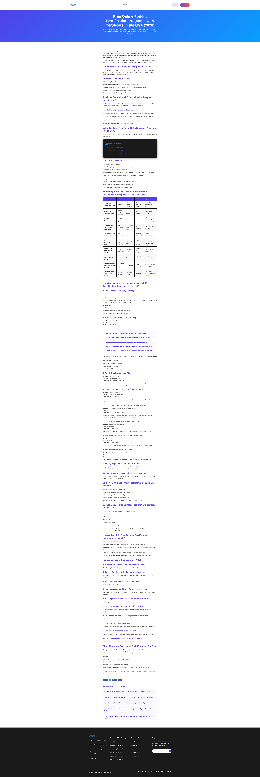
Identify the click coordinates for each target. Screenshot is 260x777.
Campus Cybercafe (95, 772)
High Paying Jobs (135, 749)
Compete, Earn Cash (122, 153)
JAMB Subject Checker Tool (116, 759)
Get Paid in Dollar (119, 147)
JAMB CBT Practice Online (116, 752)
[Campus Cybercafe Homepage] (73, 5)
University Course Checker (116, 745)
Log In (175, 5)
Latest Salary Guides (136, 742)
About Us (140, 771)
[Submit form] (170, 751)
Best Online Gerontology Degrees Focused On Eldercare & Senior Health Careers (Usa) (129, 350)
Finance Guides (135, 756)
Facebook (105, 679)
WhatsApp (115, 679)
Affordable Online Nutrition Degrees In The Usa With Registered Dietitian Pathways (128, 337)
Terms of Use (159, 771)
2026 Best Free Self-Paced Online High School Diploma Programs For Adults (126, 333)
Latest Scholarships (115, 742)
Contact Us (168, 771)
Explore (125, 4)
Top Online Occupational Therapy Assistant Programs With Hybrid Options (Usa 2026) (129, 346)
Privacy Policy (149, 771)
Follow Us (93, 758)
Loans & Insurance (135, 752)
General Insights (135, 745)
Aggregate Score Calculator (116, 756)
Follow (120, 679)
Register (185, 5)
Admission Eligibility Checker (117, 749)
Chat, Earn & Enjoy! (120, 150)
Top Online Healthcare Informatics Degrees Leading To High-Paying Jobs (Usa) (127, 342)
